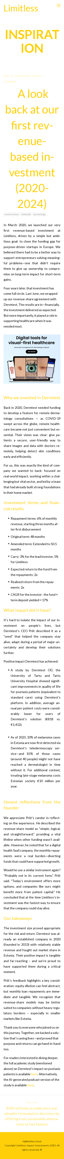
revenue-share (11, 214)
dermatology (39, 214)
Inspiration (32, 41)
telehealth (26, 214)
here (34, 1074)
